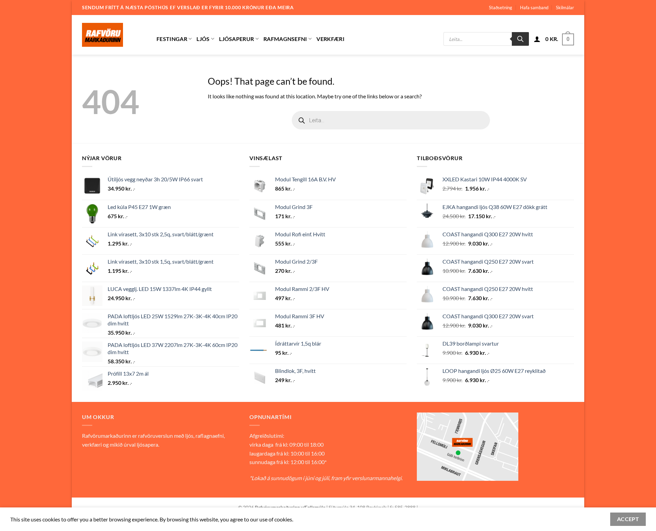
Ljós (202, 39)
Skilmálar (565, 7)
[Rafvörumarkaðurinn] (114, 35)
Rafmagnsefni (285, 39)
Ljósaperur (236, 39)
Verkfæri (330, 39)
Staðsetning (500, 7)
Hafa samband (534, 7)
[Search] (520, 39)
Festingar (171, 39)
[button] (537, 38)
